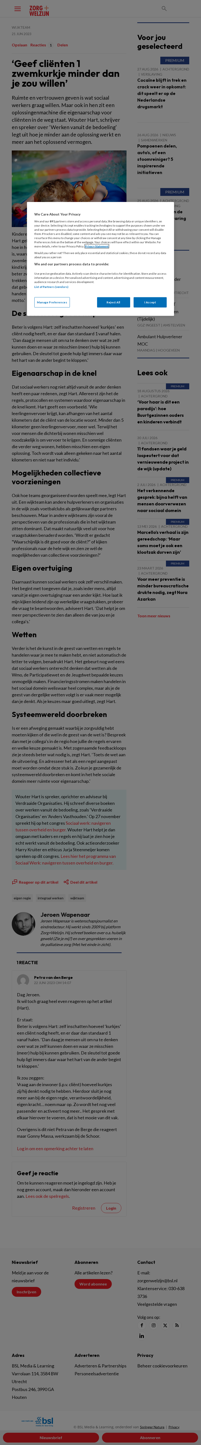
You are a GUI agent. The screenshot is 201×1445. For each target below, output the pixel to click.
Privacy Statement (97, 246)
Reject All (113, 302)
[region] (100, 259)
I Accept (150, 302)
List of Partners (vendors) (51, 286)
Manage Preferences (52, 302)
